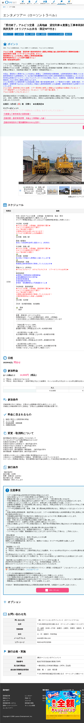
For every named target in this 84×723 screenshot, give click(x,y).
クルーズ (28, 700)
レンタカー (28, 696)
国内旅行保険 (29, 703)
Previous (22, 162)
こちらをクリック (32, 569)
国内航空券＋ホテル (9, 703)
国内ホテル (6, 698)
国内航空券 (6, 696)
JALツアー (6, 700)
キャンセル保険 (30, 705)
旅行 (4, 7)
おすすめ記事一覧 (68, 690)
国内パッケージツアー (10, 705)
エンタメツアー (8, 708)
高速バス (28, 698)
